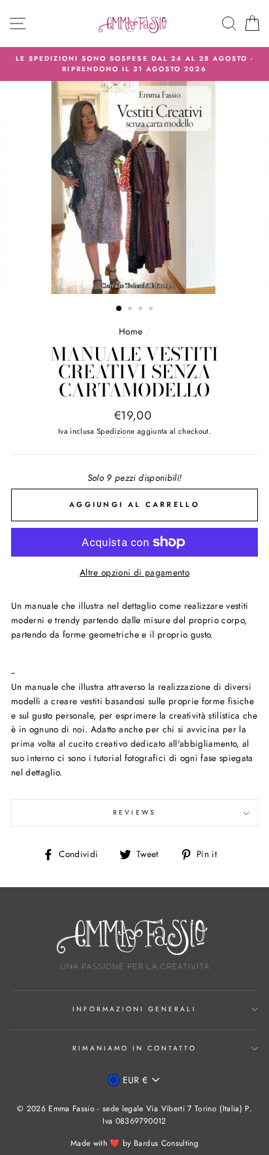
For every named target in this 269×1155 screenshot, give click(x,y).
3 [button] (141, 309)
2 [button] (131, 309)
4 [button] (152, 309)
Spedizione (115, 431)
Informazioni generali (134, 1009)
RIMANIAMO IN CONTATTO (134, 1048)
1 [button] (119, 309)
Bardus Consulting (166, 1143)
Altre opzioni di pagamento (134, 572)
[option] (134, 64)
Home (130, 331)
